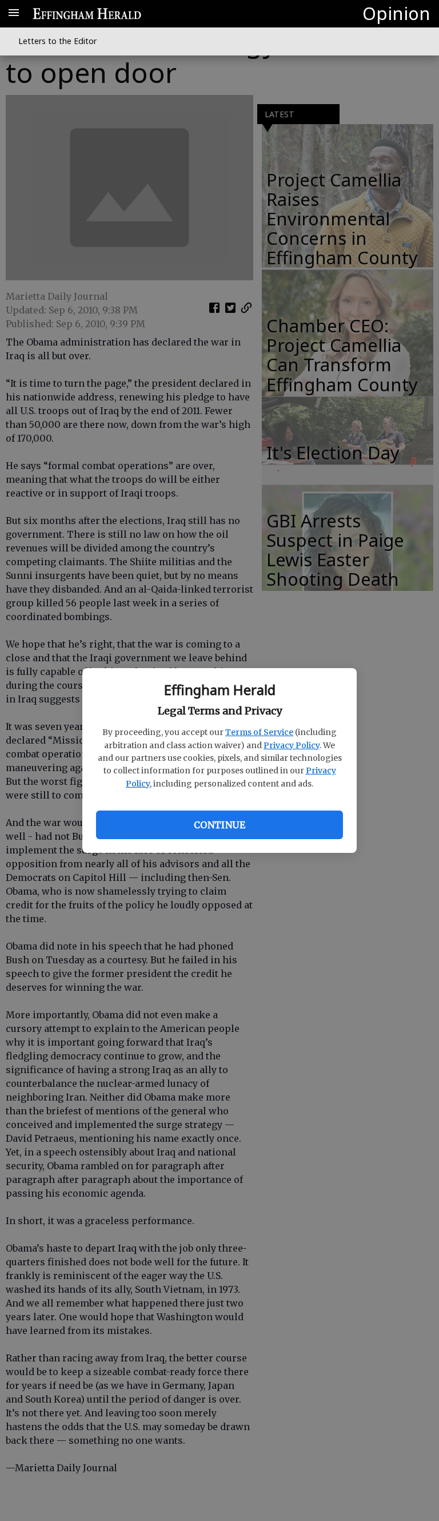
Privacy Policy (292, 745)
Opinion (396, 13)
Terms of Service (259, 732)
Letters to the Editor (57, 40)
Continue (219, 825)
